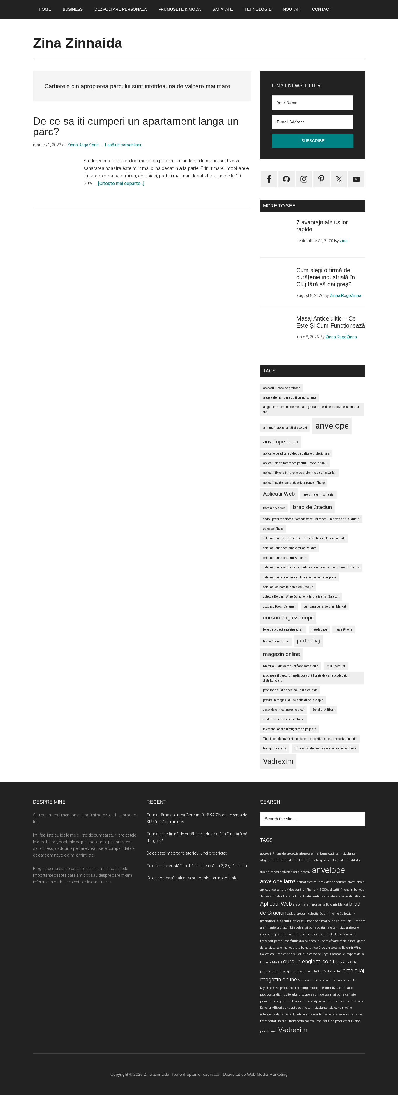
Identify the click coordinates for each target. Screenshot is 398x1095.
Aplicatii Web (279, 493)
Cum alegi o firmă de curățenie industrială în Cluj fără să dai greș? (325, 277)
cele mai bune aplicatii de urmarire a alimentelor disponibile (304, 538)
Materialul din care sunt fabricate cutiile (290, 666)
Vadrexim (278, 761)
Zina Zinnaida (77, 43)
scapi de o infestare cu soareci (283, 710)
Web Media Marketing (267, 1074)
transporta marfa (274, 748)
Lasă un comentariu (123, 144)
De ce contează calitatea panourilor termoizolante (192, 878)
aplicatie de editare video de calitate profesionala (296, 453)
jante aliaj (308, 640)
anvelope (332, 426)
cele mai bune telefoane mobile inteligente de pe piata (299, 577)
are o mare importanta (318, 495)
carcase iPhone (273, 529)
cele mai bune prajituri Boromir (284, 558)
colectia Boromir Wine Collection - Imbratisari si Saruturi (301, 596)
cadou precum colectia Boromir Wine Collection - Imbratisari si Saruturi (311, 519)
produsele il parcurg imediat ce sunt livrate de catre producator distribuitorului (305, 678)
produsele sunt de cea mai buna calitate (290, 690)
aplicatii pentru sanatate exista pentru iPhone (294, 483)
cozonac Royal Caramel (279, 606)
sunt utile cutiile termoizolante (283, 719)
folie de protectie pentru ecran (283, 629)
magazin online (281, 654)
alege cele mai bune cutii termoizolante (289, 397)
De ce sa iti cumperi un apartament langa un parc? (136, 126)
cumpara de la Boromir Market (325, 606)
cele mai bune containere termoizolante (289, 548)
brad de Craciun (312, 507)
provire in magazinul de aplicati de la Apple (293, 700)
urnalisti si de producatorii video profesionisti (325, 748)
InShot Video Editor (276, 641)
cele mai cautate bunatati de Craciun (288, 587)
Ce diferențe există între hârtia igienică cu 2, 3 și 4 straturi (198, 865)
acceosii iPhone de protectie (281, 388)
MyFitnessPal (336, 666)
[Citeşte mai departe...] (121, 183)
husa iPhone (343, 629)
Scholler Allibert (323, 710)
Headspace (319, 629)
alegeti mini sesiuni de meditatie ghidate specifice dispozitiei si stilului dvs (311, 409)
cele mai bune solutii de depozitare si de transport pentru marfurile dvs (311, 567)
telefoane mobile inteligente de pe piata (289, 729)
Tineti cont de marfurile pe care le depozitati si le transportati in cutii (310, 739)
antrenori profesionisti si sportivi (285, 427)
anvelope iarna (280, 441)
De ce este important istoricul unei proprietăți (187, 853)
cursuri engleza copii (288, 617)
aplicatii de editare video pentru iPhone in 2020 (295, 463)
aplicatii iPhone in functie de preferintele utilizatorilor (299, 473)
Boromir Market (274, 508)
